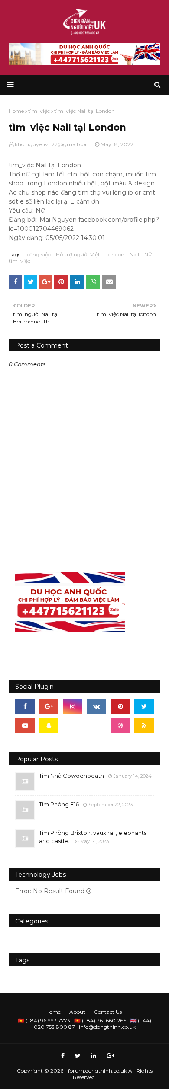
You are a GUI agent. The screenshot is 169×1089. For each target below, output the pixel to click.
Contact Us (108, 1012)
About (77, 1012)
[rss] (144, 725)
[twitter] (144, 706)
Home (53, 1012)
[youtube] (25, 725)
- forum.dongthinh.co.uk (96, 1070)
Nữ (148, 254)
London (114, 254)
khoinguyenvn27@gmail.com (53, 144)
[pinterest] (120, 706)
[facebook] (25, 706)
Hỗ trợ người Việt (78, 254)
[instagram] (72, 706)
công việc (39, 254)
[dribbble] (120, 725)
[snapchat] (48, 725)
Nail (134, 254)
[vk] (96, 706)
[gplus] (48, 706)
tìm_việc (19, 261)
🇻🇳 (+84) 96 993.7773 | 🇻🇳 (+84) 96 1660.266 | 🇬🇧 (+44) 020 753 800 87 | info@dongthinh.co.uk (84, 1023)
